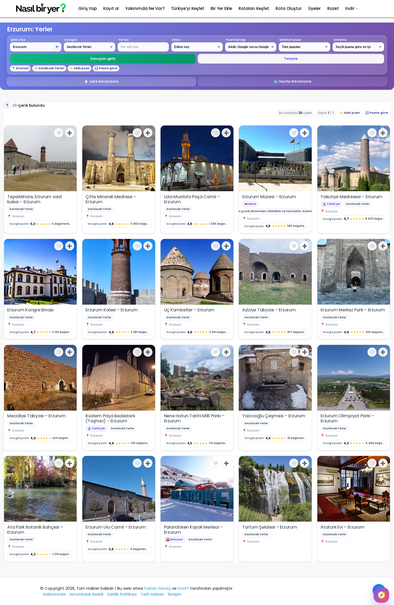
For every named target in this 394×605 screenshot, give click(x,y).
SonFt (183, 588)
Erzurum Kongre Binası (30, 310)
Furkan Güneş (157, 588)
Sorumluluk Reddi (86, 594)
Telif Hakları (152, 594)
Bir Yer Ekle (221, 8)
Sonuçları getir (103, 59)
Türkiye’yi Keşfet (187, 8)
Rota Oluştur (289, 8)
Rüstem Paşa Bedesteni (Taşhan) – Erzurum (110, 418)
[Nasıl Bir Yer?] (37, 8)
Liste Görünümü (101, 81)
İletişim (174, 594)
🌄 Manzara (174, 539)
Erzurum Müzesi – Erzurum (269, 197)
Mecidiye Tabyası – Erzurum (36, 416)
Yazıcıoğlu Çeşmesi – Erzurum (273, 416)
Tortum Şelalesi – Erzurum (269, 527)
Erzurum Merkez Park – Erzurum (353, 310)
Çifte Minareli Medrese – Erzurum (111, 199)
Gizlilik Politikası (122, 594)
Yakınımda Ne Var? (145, 8)
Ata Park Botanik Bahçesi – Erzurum (35, 529)
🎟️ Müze (250, 204)
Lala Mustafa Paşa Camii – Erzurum (192, 199)
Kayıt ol (111, 8)
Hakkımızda (54, 594)
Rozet (333, 8)
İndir (350, 8)
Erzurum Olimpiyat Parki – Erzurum (347, 418)
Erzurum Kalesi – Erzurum (111, 310)
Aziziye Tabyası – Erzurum (269, 310)
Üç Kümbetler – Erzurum (189, 310)
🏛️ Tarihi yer (331, 204)
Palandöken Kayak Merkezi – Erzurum (193, 529)
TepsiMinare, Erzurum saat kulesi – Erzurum (34, 199)
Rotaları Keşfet (254, 8)
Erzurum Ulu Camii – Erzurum (116, 527)
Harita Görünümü (293, 81)
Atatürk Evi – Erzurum (343, 527)
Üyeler (314, 8)
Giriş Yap (87, 8)
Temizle (291, 59)
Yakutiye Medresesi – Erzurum (351, 197)
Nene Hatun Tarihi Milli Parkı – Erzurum (194, 418)
